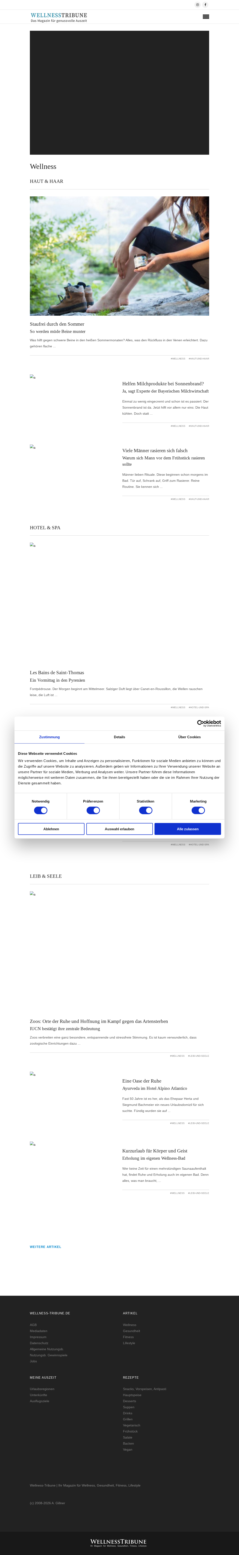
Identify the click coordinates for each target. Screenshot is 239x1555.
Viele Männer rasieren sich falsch (155, 450)
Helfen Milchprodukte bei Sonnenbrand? (163, 383)
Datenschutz (39, 1343)
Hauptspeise (132, 1395)
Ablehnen (51, 829)
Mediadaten (38, 1331)
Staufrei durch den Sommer (57, 324)
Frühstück (130, 1431)
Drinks (127, 1413)
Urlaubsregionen (42, 1389)
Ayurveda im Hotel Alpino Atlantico (154, 1088)
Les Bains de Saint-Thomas (57, 672)
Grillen (128, 1419)
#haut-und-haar (199, 358)
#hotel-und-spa (199, 707)
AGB (33, 1325)
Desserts (129, 1401)
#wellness (178, 358)
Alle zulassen (188, 829)
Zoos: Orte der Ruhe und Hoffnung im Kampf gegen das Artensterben (99, 1021)
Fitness (128, 1337)
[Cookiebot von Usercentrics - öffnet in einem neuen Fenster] (200, 723)
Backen (128, 1443)
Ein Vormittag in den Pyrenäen (57, 680)
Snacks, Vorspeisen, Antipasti (144, 1389)
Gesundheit (131, 1331)
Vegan (127, 1449)
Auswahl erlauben (119, 829)
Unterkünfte (38, 1395)
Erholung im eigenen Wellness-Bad (153, 1158)
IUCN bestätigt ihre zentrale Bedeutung (120, 102)
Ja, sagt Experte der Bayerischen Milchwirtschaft (165, 391)
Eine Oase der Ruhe (141, 1081)
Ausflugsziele (39, 1401)
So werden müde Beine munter (57, 331)
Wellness (129, 1325)
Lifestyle (129, 1343)
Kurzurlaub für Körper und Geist (154, 1151)
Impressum (38, 1337)
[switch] (93, 810)
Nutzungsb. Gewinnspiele (48, 1355)
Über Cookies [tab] (189, 737)
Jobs (33, 1361)
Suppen (128, 1407)
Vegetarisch (131, 1425)
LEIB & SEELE (119, 145)
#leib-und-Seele (198, 1056)
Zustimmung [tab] (49, 737)
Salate (127, 1437)
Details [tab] (119, 737)
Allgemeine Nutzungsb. (47, 1349)
